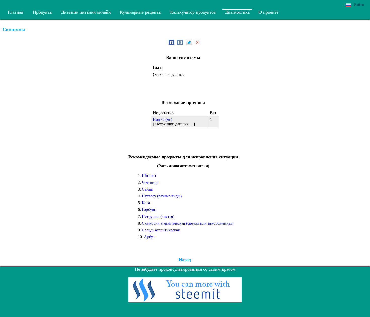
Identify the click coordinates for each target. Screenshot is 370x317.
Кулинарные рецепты (140, 12)
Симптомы (14, 29)
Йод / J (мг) (162, 119)
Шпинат (149, 175)
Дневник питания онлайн (86, 12)
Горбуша (149, 209)
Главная (15, 12)
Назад (185, 259)
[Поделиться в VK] (180, 42)
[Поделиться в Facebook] (171, 42)
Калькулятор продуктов (193, 12)
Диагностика (237, 12)
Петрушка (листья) (158, 216)
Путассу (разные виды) (162, 196)
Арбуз (149, 237)
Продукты (42, 12)
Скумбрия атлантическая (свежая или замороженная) (187, 223)
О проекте (268, 12)
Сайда (147, 189)
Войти (359, 5)
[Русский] (348, 5)
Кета (146, 203)
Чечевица (150, 182)
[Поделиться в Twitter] (189, 42)
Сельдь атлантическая (161, 230)
